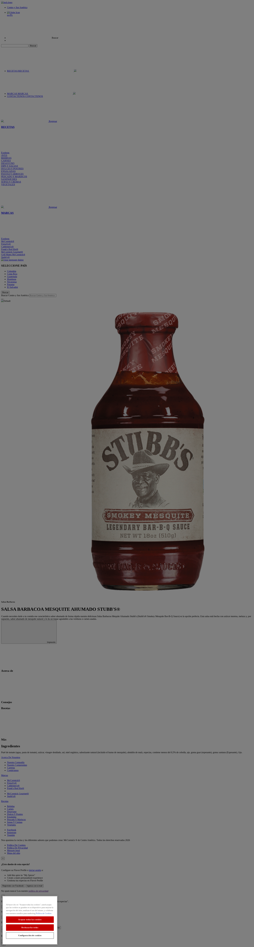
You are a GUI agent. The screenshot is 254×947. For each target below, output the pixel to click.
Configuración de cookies (30, 935)
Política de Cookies (43, 913)
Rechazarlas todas (29, 927)
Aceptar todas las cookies (29, 919)
